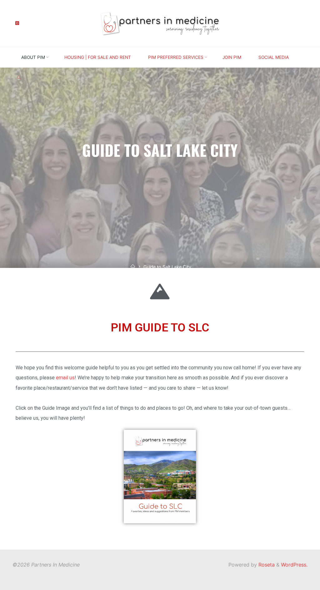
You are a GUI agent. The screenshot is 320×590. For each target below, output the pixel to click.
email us (65, 378)
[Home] (133, 267)
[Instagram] (17, 23)
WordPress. (294, 565)
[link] (19, 78)
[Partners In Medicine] (160, 23)
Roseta (266, 565)
